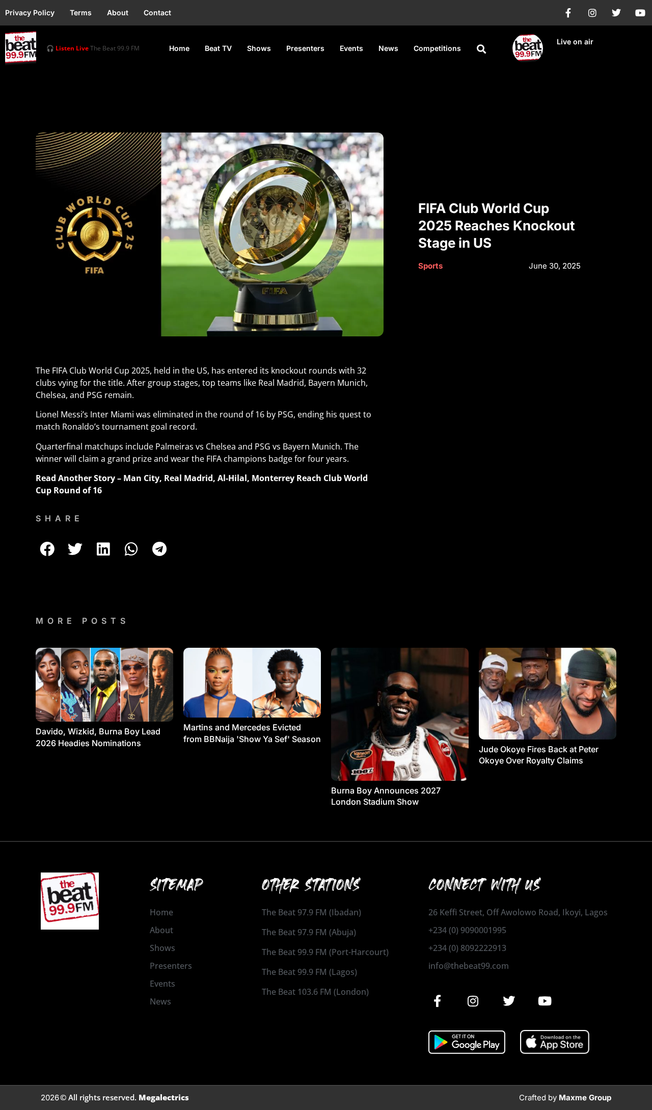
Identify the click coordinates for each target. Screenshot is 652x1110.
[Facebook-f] (568, 12)
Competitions (437, 48)
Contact (157, 12)
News (388, 48)
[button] (481, 49)
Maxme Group (585, 1097)
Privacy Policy (30, 12)
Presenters (305, 48)
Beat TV (218, 48)
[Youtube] (640, 12)
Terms (81, 12)
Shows (259, 48)
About (117, 12)
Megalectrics (164, 1097)
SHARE (60, 518)
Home (179, 48)
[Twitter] (616, 12)
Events (351, 48)
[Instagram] (592, 12)
